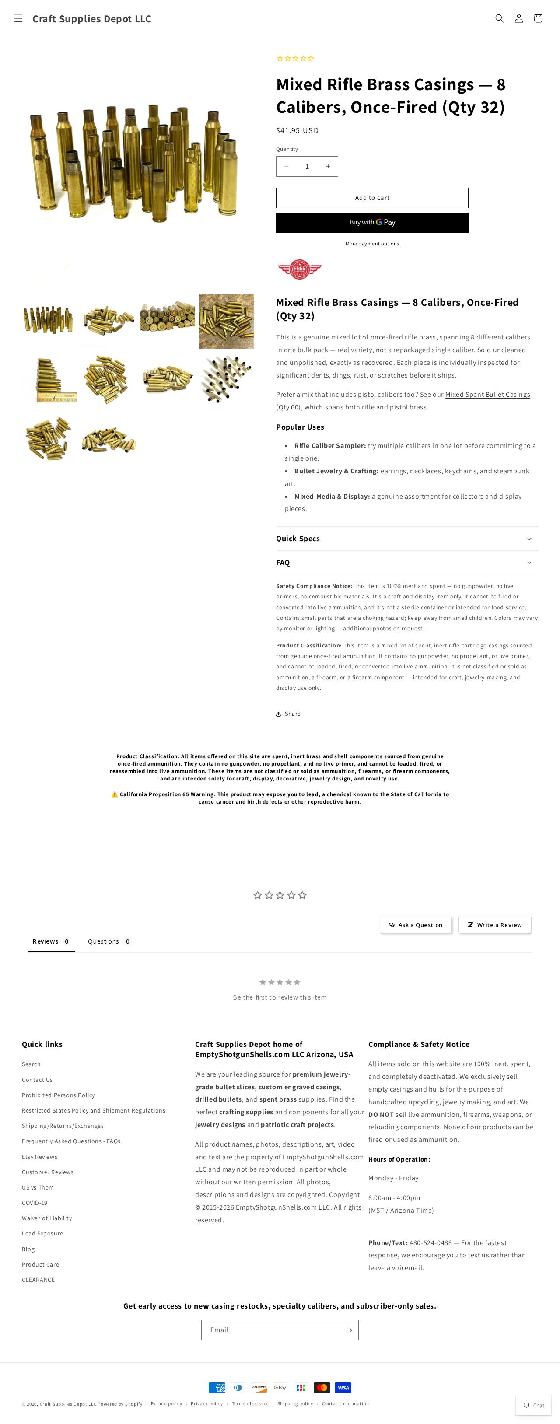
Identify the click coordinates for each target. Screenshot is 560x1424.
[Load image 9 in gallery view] (49, 440)
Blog (28, 1249)
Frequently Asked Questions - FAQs (71, 1141)
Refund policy (166, 1403)
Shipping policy (295, 1403)
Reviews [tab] (45, 941)
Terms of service (250, 1403)
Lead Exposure (42, 1233)
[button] (18, 18)
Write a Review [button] (499, 925)
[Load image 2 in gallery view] (108, 321)
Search (31, 1064)
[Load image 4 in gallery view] (227, 321)
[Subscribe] (348, 1330)
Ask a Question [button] (421, 925)
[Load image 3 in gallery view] (167, 321)
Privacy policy (207, 1403)
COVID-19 (35, 1203)
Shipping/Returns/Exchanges (63, 1126)
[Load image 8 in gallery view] (227, 380)
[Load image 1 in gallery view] (49, 321)
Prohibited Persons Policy (58, 1095)
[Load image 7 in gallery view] (167, 380)
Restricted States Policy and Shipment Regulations (93, 1110)
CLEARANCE (38, 1280)
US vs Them (38, 1187)
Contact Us (37, 1080)
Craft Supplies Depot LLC (68, 1404)
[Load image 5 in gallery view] (49, 380)
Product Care (40, 1264)
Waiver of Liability (47, 1218)
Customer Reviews (48, 1172)
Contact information (345, 1403)
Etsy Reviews (39, 1157)
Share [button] (293, 713)
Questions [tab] (103, 941)
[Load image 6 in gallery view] (108, 380)
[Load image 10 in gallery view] (108, 440)
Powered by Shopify (120, 1404)
